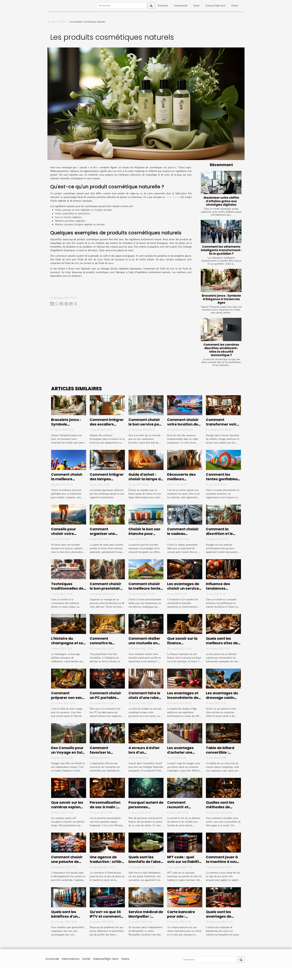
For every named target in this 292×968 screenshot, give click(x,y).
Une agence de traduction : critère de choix (107, 862)
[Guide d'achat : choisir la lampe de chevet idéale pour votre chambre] (146, 459)
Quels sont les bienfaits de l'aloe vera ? (145, 862)
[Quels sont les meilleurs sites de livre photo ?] (223, 623)
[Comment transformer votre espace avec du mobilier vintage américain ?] (223, 405)
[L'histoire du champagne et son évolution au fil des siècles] (68, 623)
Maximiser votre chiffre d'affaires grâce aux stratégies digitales (221, 201)
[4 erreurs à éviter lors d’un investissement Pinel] (146, 733)
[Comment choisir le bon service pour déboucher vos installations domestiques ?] (146, 405)
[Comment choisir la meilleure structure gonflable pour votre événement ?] (68, 459)
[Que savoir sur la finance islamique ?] (184, 623)
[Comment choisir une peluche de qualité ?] (68, 842)
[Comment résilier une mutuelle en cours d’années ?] (146, 623)
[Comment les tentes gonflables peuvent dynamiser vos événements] (223, 459)
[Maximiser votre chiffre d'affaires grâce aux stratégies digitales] (221, 182)
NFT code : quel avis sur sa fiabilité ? (184, 862)
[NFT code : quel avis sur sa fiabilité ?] (184, 842)
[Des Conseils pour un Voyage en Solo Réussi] (68, 733)
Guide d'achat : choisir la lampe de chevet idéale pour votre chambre (146, 481)
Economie (163, 5)
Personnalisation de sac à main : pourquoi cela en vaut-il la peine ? (105, 809)
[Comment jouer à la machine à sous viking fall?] (223, 842)
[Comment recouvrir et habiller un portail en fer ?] (184, 787)
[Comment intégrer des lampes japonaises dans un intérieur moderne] (107, 459)
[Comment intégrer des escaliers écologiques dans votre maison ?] (107, 405)
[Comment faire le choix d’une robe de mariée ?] (146, 678)
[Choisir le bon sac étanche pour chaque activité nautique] (146, 514)
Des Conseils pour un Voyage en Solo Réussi (67, 752)
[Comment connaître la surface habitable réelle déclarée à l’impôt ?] (107, 623)
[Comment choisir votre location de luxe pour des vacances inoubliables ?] (184, 405)
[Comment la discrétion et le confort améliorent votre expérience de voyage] (223, 514)
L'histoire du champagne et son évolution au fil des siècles (68, 645)
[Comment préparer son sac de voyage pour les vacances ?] (68, 678)
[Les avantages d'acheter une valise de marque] (184, 733)
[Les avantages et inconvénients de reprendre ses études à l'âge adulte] (184, 678)
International (180, 5)
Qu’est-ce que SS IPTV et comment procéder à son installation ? (105, 918)
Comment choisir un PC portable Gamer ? (105, 698)
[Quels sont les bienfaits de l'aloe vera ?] (146, 842)
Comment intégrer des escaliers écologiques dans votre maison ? (107, 426)
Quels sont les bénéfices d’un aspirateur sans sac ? (65, 918)
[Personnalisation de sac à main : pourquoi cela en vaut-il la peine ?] (107, 787)
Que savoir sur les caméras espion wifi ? (67, 807)
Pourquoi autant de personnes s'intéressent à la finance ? (146, 809)
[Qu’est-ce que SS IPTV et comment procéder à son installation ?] (107, 897)
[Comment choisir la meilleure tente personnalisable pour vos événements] (146, 569)
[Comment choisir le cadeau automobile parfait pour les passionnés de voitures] (184, 514)
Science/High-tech (215, 5)
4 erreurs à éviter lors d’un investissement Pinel (144, 754)
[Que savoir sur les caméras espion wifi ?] (68, 787)
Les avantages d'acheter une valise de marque (183, 752)
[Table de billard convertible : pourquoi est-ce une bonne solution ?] (223, 733)
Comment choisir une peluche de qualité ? (67, 862)
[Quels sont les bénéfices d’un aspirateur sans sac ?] (68, 897)
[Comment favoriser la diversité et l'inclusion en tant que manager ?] (107, 733)
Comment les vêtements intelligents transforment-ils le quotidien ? (221, 250)
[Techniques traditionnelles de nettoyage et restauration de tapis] (68, 569)
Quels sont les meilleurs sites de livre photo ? (222, 643)
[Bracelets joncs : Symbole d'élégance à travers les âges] (221, 280)
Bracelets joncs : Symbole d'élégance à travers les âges (221, 299)
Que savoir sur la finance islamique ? (182, 643)
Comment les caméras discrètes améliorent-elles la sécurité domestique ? (221, 350)
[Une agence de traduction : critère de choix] (107, 842)
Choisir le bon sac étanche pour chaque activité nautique (144, 536)
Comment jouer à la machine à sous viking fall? (222, 862)
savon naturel (173, 197)
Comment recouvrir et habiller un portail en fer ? (183, 809)
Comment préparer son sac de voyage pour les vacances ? (68, 700)
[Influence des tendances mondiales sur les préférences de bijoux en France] (223, 569)
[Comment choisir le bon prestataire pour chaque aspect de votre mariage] (107, 569)
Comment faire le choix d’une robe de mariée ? (144, 698)
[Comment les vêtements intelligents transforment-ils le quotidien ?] (221, 231)
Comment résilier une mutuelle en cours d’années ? (144, 643)
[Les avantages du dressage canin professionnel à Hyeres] (223, 678)
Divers (234, 5)
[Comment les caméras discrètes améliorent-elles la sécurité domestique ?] (221, 329)
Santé (196, 5)
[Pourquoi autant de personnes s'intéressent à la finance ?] (146, 787)
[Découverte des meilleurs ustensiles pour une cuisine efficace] (184, 459)
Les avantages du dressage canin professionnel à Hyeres (222, 700)
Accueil (51, 21)
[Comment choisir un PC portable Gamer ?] (107, 678)
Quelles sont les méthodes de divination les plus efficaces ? (222, 809)
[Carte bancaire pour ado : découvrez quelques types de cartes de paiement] (184, 897)
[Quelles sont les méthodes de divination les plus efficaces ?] (223, 787)
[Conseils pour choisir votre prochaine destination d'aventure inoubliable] (68, 514)
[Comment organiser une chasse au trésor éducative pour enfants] (107, 514)
